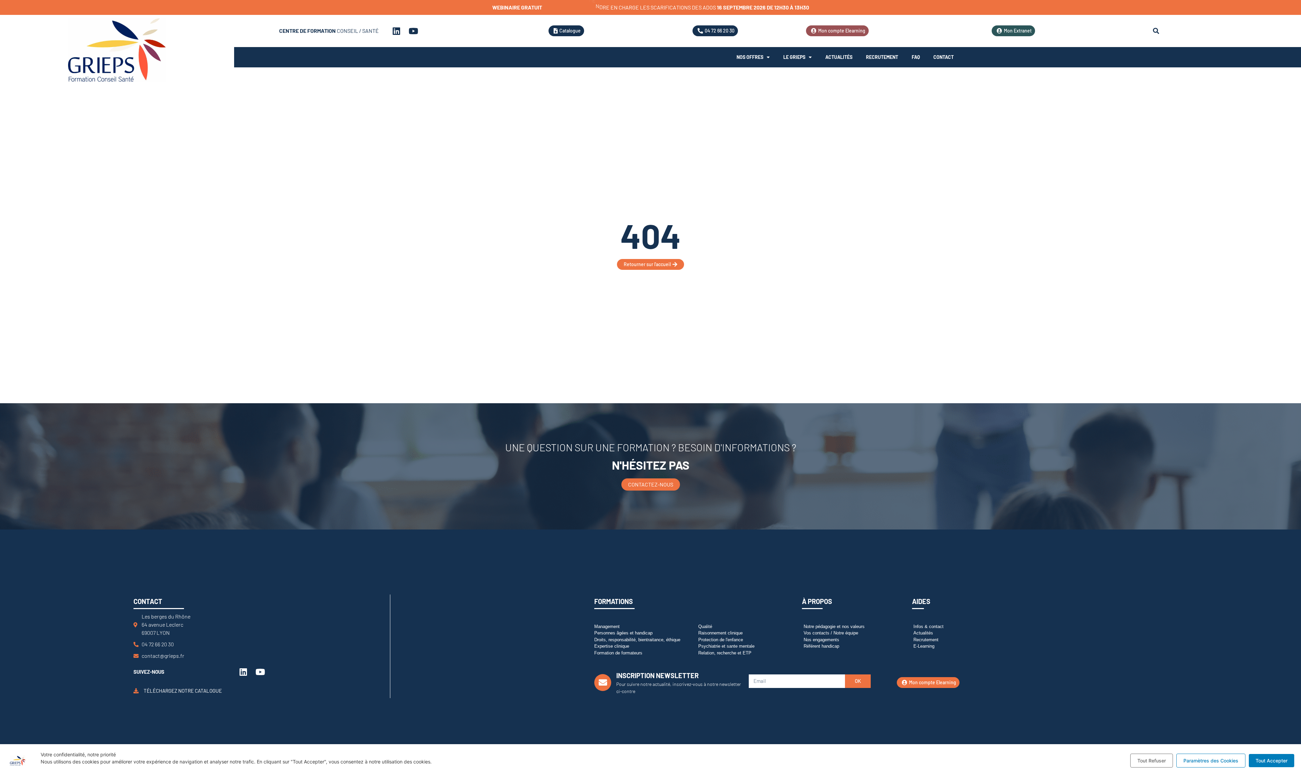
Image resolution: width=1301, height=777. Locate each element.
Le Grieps (794, 57)
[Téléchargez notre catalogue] (136, 690)
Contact (943, 57)
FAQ (916, 57)
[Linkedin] (396, 30)
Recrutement (882, 57)
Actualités (838, 57)
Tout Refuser (1151, 760)
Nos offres (750, 57)
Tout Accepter (1271, 760)
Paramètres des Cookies (1210, 760)
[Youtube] (413, 30)
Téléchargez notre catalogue (183, 691)
